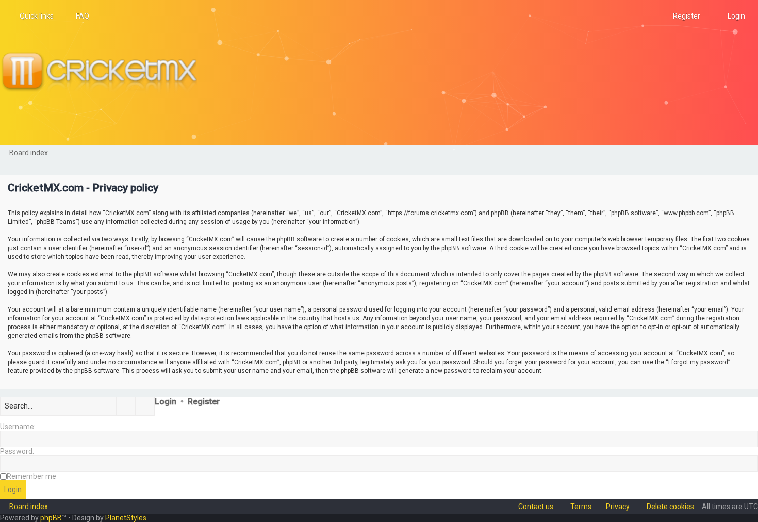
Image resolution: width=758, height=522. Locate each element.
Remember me (31, 476)
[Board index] (104, 73)
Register (204, 401)
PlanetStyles (125, 518)
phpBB (51, 518)
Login (165, 401)
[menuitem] (78, 16)
